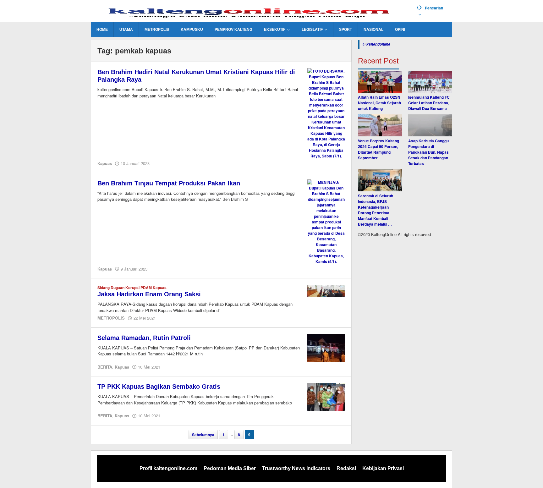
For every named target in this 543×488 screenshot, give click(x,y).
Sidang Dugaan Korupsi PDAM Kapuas (132, 287)
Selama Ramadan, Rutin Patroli (144, 337)
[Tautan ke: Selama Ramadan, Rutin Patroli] (326, 347)
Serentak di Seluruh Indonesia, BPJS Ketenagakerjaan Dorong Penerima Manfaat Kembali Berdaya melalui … (375, 210)
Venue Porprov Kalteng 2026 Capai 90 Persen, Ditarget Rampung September (378, 149)
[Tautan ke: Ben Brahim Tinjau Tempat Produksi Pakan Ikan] (326, 221)
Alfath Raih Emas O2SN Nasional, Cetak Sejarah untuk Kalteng (379, 102)
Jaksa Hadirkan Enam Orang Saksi (149, 294)
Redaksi (346, 468)
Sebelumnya (203, 434)
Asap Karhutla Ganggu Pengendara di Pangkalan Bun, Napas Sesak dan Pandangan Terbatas (428, 152)
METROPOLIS (111, 318)
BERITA (104, 367)
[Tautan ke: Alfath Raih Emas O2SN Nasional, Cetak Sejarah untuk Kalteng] (380, 82)
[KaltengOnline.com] (251, 11)
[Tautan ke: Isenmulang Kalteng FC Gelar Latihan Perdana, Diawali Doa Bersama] (430, 82)
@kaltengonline (376, 44)
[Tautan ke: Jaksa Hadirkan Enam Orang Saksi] (326, 290)
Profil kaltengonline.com (168, 468)
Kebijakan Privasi (383, 468)
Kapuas (104, 163)
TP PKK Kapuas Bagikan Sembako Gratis (158, 386)
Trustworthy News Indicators (296, 468)
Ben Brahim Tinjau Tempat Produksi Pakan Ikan (168, 183)
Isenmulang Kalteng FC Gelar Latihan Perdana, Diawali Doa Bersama (429, 102)
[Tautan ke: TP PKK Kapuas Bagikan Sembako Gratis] (326, 396)
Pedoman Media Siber (230, 468)
